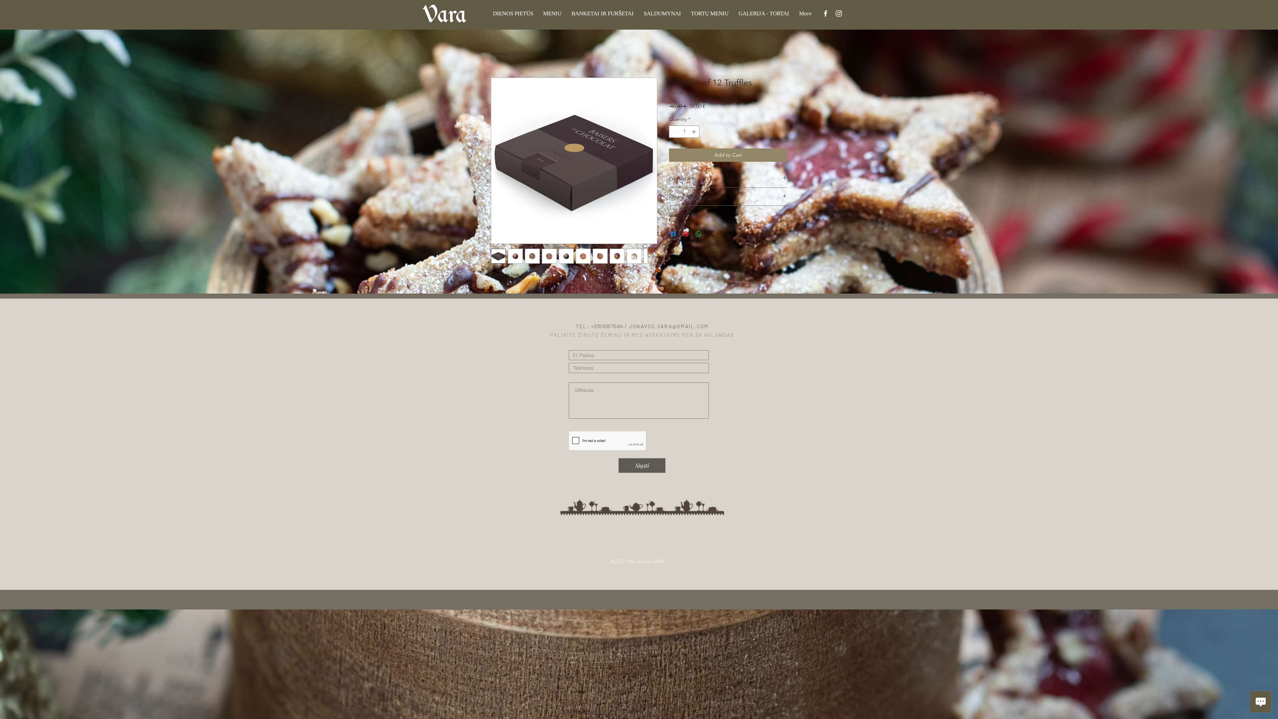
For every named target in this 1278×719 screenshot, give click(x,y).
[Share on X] (711, 234)
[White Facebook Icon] (825, 13)
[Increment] (694, 131)
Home (498, 53)
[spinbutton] (684, 131)
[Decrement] (674, 131)
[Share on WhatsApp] (699, 234)
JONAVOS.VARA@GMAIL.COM (669, 326)
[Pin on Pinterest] (686, 234)
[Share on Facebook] (673, 234)
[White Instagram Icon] (839, 13)
